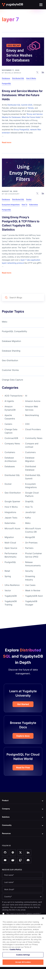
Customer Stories (10, 370)
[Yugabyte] (12, 4)
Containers (10, 452)
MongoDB (30, 537)
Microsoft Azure (12, 528)
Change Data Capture (12, 379)
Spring (8, 576)
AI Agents (9, 401)
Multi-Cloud (10, 542)
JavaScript (30, 512)
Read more (6, 142)
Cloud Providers (33, 429)
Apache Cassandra (10, 417)
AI (26, 395)
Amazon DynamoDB (10, 408)
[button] (41, 4)
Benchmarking (32, 415)
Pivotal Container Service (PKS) (33, 555)
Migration (9, 537)
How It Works (31, 78)
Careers (8, 424)
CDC (27, 424)
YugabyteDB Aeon (34, 596)
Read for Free (23, 767)
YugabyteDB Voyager (31, 603)
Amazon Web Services (31, 408)
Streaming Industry (30, 578)
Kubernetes (33, 204)
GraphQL (29, 501)
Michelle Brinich (13, 73)
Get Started (23, 704)
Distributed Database (30, 468)
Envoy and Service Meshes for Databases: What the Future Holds (22, 95)
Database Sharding (11, 350)
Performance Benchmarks (11, 555)
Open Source (11, 548)
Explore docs (23, 736)
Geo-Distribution (10, 360)
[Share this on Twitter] (37, 72)
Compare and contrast (31, 445)
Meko (4, 321)
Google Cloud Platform (32, 494)
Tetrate (31, 108)
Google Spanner (12, 501)
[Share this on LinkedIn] (43, 72)
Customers (30, 452)
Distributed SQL (18, 78)
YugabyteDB (11, 596)
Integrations (10, 512)
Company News (12, 443)
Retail (7, 571)
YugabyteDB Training (11, 603)
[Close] (43, 918)
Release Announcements (33, 564)
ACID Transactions (13, 395)
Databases (6, 78)
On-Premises (31, 542)
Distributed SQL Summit (33, 477)
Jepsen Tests (11, 517)
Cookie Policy (15, 949)
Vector (8, 590)
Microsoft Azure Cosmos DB (33, 530)
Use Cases (30, 585)
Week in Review (32, 590)
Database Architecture (10, 459)
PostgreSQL (6, 83)
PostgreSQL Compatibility (14, 331)
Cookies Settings (23, 955)
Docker (29, 199)
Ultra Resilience (12, 585)
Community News (33, 438)
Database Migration (11, 341)
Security (29, 571)
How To (24, 204)
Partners (29, 548)
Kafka (28, 517)
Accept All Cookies (23, 962)
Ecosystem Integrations (11, 204)
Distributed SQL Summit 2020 (19, 105)
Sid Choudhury (12, 194)
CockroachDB (11, 438)
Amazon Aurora (32, 401)
